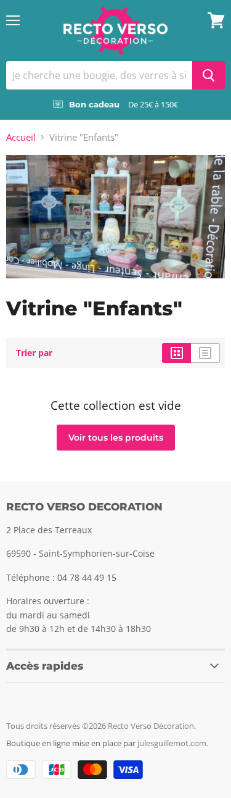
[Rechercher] (208, 75)
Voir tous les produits (115, 437)
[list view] (205, 353)
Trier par (34, 353)
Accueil (21, 137)
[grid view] (176, 353)
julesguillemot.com (171, 743)
